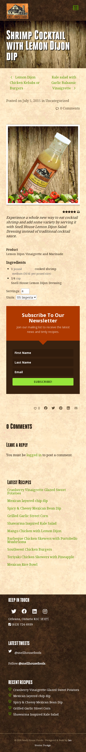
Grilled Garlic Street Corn (27, 515)
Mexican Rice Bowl (22, 564)
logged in (34, 455)
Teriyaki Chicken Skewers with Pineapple (40, 557)
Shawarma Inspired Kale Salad (32, 523)
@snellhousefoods (28, 653)
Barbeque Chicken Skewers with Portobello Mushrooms (42, 540)
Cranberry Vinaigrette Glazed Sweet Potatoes (36, 491)
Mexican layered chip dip (27, 500)
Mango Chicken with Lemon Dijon (34, 531)
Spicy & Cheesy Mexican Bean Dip (34, 508)
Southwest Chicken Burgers (29, 549)
